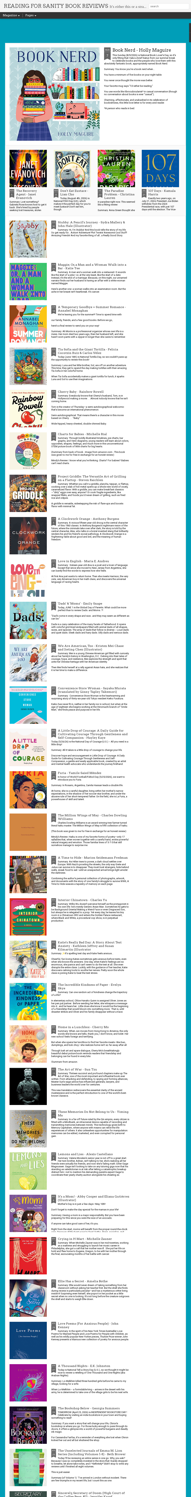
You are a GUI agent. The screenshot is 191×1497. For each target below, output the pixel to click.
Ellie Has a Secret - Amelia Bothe (83, 1281)
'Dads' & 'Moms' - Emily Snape (80, 603)
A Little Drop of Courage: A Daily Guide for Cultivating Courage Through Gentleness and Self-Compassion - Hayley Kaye (93, 734)
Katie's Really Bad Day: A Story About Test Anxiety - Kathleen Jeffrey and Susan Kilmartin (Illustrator (90, 946)
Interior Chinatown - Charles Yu (82, 900)
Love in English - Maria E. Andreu (83, 561)
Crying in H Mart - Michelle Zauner (85, 1239)
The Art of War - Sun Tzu (77, 1069)
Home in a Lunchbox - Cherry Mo (83, 1027)
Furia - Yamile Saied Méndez (79, 773)
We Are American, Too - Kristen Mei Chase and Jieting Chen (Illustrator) (91, 647)
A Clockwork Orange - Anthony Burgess (88, 519)
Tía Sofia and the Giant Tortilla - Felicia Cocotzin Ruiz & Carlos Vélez (88, 351)
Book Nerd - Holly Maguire (141, 50)
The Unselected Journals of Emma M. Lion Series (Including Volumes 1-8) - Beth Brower (92, 1452)
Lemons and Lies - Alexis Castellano (85, 1154)
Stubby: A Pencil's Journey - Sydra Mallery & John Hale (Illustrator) (91, 224)
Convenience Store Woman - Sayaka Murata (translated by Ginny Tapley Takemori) (92, 690)
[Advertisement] (95, 30)
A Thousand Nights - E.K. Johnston (84, 1366)
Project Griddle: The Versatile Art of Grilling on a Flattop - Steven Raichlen (92, 478)
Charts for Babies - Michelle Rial (82, 434)
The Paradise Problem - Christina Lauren (119, 194)
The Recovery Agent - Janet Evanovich (26, 194)
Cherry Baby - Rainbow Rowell (81, 392)
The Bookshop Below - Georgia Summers (89, 1408)
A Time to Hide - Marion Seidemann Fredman (93, 857)
